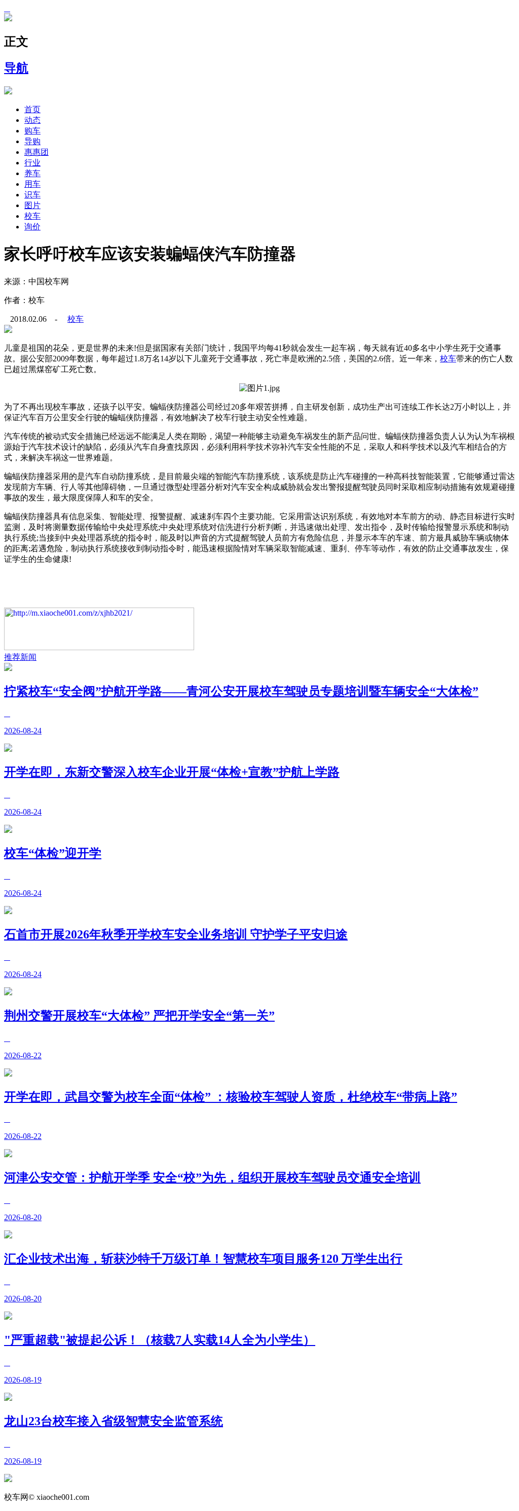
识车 (32, 194)
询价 (32, 226)
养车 (32, 173)
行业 (32, 162)
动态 (32, 120)
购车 (32, 130)
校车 (32, 216)
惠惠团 (36, 152)
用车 (32, 184)
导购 (32, 141)
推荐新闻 (20, 657)
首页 (32, 109)
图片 (32, 205)
